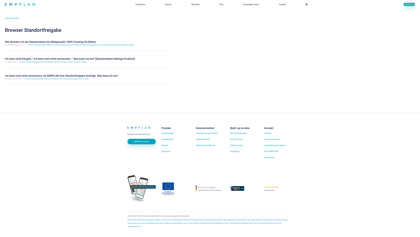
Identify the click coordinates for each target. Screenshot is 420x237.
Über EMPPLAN (271, 151)
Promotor (104, 45)
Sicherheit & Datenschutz (207, 133)
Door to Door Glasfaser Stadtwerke (236, 223)
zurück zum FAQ (12, 18)
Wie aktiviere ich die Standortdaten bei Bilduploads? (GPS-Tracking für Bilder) (50, 41)
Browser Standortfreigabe (37, 45)
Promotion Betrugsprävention (90, 45)
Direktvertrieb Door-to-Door (136, 223)
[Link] (20, 4)
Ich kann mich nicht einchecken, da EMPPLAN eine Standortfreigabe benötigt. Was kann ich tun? (61, 75)
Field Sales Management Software (149, 220)
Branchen (166, 151)
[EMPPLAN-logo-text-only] (141, 128)
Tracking (84, 62)
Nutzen (165, 145)
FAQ (68, 45)
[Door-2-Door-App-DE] (141, 189)
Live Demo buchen (272, 139)
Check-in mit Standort (45, 62)
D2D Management (177, 223)
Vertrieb (267, 133)
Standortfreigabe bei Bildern (124, 45)
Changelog (234, 151)
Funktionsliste (168, 133)
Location (70, 62)
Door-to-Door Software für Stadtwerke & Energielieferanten (204, 223)
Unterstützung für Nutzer (275, 145)
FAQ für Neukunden (238, 133)
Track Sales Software (281, 220)
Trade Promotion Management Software (175, 220)
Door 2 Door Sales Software (252, 220)
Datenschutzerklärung (205, 145)
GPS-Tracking (74, 45)
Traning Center (236, 145)
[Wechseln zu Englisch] (307, 4)
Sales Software (267, 220)
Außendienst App (152, 223)
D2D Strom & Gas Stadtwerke (259, 223)
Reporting (111, 45)
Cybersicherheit (203, 139)
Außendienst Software (234, 220)
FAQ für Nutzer (236, 139)
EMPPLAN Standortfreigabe (56, 45)
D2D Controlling (164, 223)
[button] (147, 4)
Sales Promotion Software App (215, 220)
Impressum (269, 157)
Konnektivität (167, 139)
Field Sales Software (197, 220)
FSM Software (132, 220)
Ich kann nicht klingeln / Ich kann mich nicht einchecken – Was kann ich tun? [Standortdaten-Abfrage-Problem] (70, 58)
